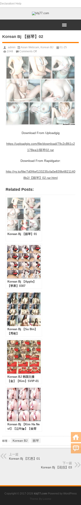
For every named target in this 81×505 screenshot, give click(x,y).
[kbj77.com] (40, 13)
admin (12, 47)
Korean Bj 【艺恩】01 (24, 458)
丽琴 (36, 440)
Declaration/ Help (10, 3)
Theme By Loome (40, 499)
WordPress (70, 493)
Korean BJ (46, 47)
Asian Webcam (30, 47)
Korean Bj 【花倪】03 (56, 467)
